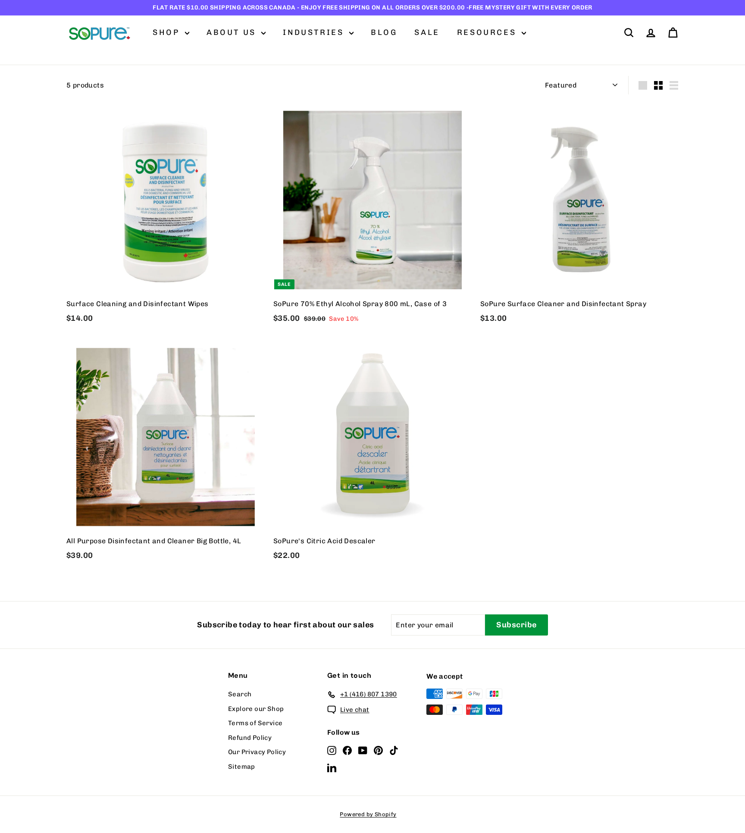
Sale (426, 32)
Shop (168, 32)
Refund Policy (250, 738)
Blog (384, 32)
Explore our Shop (256, 709)
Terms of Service (255, 723)
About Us (233, 32)
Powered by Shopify (368, 814)
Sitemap (241, 766)
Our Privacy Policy (257, 752)
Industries (315, 32)
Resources (488, 32)
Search (239, 694)
